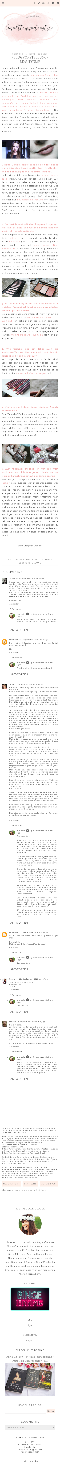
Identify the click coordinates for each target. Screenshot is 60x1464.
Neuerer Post (11, 1184)
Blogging (47, 559)
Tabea (12, 579)
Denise (12, 1022)
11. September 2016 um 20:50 (34, 640)
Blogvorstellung (30, 563)
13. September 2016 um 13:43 (31, 1022)
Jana (11, 684)
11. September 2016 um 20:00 (30, 579)
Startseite (30, 1184)
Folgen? (30, 1325)
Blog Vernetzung (27, 559)
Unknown (14, 640)
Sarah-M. (13, 979)
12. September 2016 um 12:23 (34, 932)
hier (10, 131)
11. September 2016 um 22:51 (29, 684)
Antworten (14, 604)
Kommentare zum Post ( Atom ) (32, 1190)
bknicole (21, 614)
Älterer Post (49, 1184)
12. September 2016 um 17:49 (33, 979)
